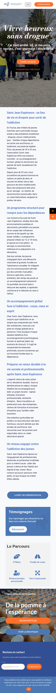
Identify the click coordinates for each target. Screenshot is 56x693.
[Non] (52, 685)
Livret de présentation (27, 495)
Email (3, 662)
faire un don (44, 4)
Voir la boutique (28, 632)
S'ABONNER (34, 666)
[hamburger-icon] (28, 4)
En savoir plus (28, 620)
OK (28, 689)
